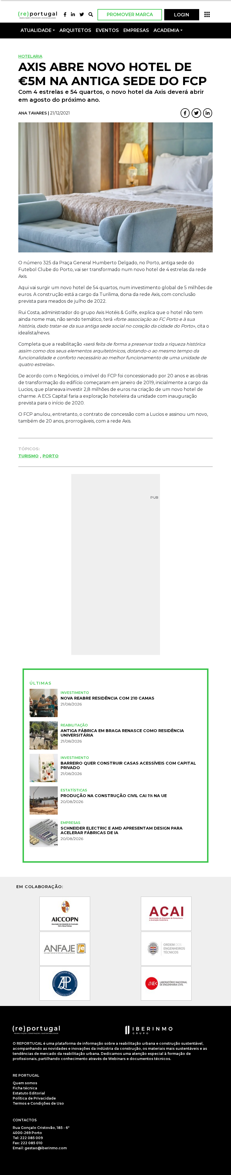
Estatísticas (74, 790)
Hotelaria (30, 56)
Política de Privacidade (34, 1098)
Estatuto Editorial (29, 1093)
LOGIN (181, 15)
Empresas (136, 30)
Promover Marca (130, 14)
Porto (51, 455)
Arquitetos (75, 30)
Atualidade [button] (36, 30)
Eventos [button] (107, 30)
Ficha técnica (25, 1088)
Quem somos (25, 1083)
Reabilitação (74, 725)
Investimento (75, 693)
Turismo (28, 455)
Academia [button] (166, 30)
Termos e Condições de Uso (38, 1103)
